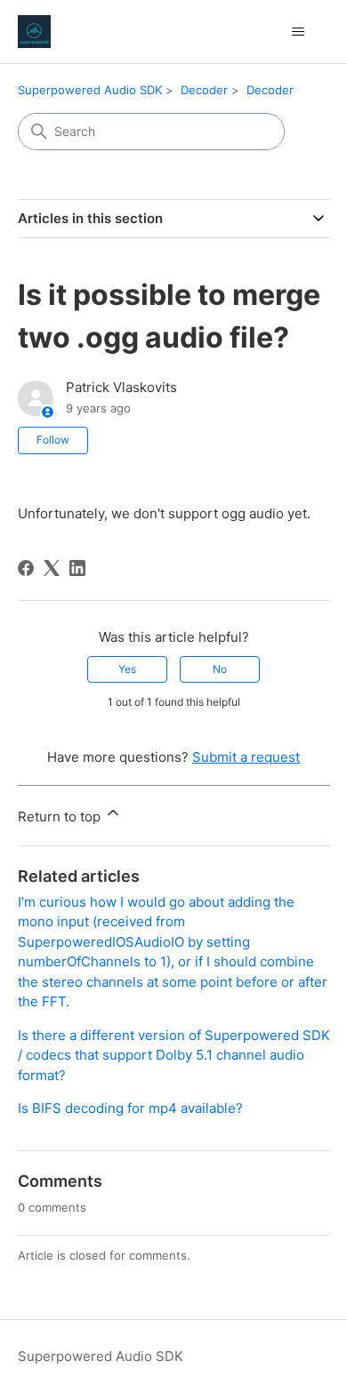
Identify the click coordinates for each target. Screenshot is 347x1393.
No (220, 669)
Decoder (204, 90)
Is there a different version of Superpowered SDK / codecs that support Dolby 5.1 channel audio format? (174, 1055)
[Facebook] (26, 568)
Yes (127, 669)
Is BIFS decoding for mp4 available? (130, 1108)
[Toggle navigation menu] (298, 32)
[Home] (34, 31)
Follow (52, 439)
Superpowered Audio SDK (90, 90)
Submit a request (246, 757)
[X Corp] (52, 568)
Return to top (61, 816)
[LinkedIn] (77, 568)
